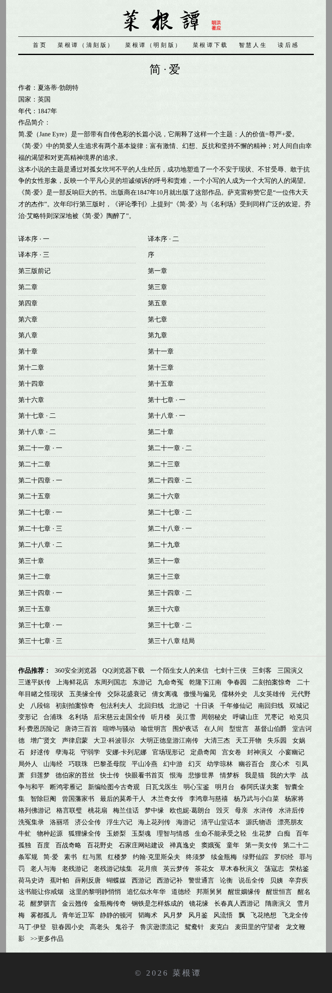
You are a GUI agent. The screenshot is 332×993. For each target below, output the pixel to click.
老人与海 (43, 868)
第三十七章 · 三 (40, 640)
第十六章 (31, 399)
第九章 (157, 335)
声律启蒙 (75, 740)
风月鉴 (198, 915)
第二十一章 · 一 (40, 448)
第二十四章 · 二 (170, 480)
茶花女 (204, 868)
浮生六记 (119, 822)
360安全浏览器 (76, 670)
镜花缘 (199, 903)
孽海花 (65, 752)
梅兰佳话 (126, 810)
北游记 (179, 705)
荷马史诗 (31, 880)
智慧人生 (253, 45)
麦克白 (219, 926)
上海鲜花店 (72, 682)
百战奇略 (68, 845)
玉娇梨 (116, 833)
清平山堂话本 (220, 822)
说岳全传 (251, 880)
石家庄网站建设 (141, 845)
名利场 (78, 717)
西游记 (141, 880)
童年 (232, 845)
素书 (70, 856)
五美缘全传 (85, 693)
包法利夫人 (116, 705)
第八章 (28, 335)
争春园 (237, 682)
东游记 (142, 682)
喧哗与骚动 (119, 728)
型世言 (239, 728)
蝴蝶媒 (116, 880)
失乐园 (277, 740)
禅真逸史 (183, 845)
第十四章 (31, 383)
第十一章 (161, 351)
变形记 (28, 717)
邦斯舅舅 (209, 891)
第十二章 (31, 367)
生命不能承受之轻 (221, 833)
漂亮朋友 (290, 822)
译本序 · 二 (163, 238)
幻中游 (173, 763)
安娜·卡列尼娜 (126, 752)
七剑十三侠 (230, 670)
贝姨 (276, 880)
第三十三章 (164, 576)
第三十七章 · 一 (40, 625)
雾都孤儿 (43, 915)
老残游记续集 (113, 868)
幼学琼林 (220, 763)
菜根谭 (187, 972)
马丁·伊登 (32, 926)
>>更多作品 (47, 938)
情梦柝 (229, 775)
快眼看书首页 (144, 775)
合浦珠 (53, 717)
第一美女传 (261, 845)
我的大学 (283, 775)
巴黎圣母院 (110, 763)
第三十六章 (164, 609)
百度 (43, 845)
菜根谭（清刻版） (86, 45)
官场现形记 (168, 752)
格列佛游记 (34, 810)
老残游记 (75, 868)
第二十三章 (164, 464)
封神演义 (260, 752)
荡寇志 (274, 868)
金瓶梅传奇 (110, 903)
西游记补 (170, 880)
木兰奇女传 (167, 798)
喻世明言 (154, 728)
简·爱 (50, 856)
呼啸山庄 (246, 717)
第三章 (157, 287)
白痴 (283, 833)
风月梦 (173, 915)
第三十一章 (164, 560)
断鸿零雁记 (66, 786)
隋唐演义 (278, 903)
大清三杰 (217, 740)
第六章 (28, 319)
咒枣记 (274, 717)
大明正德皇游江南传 (169, 740)
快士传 (109, 775)
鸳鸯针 (194, 926)
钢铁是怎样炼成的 (157, 903)
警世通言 (201, 880)
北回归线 (151, 705)
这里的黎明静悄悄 (95, 891)
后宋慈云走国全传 (119, 717)
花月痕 (147, 868)
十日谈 (204, 705)
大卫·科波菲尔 (114, 740)
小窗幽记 (291, 752)
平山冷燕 (144, 763)
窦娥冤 (211, 845)
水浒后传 (291, 810)
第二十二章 (34, 464)
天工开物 (249, 740)
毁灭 (222, 810)
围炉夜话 (185, 728)
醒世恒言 (279, 891)
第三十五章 (34, 609)
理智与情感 (173, 833)
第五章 (157, 303)
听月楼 (160, 717)
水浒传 (263, 810)
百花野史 (100, 845)
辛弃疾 (298, 880)
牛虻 (24, 833)
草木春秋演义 (239, 868)
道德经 (181, 891)
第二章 (28, 287)
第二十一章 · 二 (170, 448)
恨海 (176, 775)
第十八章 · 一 (166, 415)
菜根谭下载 (210, 45)
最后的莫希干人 (122, 798)
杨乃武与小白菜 (256, 798)
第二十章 (161, 431)
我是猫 (254, 775)
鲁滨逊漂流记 (159, 926)
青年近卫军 (78, 915)
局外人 (28, 763)
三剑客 (262, 670)
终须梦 (195, 856)
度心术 (279, 763)
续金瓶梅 (224, 856)
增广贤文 (43, 740)
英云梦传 (176, 868)
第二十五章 (34, 496)
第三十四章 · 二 (170, 592)
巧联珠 (78, 763)
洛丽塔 (59, 822)
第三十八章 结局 (171, 640)
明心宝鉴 (196, 786)
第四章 (28, 303)
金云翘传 (75, 903)
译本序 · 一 (33, 238)
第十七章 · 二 (37, 415)
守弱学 (90, 752)
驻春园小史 (68, 926)
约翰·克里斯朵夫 (156, 856)
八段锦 (40, 705)
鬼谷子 (124, 926)
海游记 (186, 822)
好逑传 (40, 752)
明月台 (224, 786)
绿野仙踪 (255, 856)
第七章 (157, 319)
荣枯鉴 (299, 868)
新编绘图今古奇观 (114, 786)
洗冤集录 (31, 822)
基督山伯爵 (270, 728)
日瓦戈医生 (161, 786)
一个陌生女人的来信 (179, 670)
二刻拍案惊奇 (271, 682)
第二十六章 (164, 496)
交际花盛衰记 (126, 693)
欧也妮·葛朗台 (190, 810)
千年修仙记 (236, 705)
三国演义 (290, 670)
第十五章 (161, 383)
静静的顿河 (116, 915)
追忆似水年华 (146, 891)
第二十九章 (164, 544)
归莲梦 (40, 775)
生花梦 (262, 833)
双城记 (299, 705)
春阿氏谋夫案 (259, 786)
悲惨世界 (201, 775)
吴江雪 (186, 717)
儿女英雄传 (269, 693)
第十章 (28, 351)
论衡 (226, 880)
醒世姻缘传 (244, 891)
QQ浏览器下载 (123, 670)
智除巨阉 (43, 798)
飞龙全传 (295, 915)
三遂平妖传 (34, 682)
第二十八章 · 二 (40, 544)
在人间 (213, 728)
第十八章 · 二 (37, 431)
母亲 (241, 810)
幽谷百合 (251, 763)
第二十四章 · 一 (40, 480)
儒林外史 (234, 693)
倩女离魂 (165, 693)
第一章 (157, 270)
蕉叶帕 (59, 880)
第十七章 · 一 (166, 399)
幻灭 (194, 763)
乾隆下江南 (205, 682)
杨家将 (294, 798)
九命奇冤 (170, 682)
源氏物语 (259, 822)
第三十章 (31, 560)
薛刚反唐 (88, 880)
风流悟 (223, 915)
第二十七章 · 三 (40, 528)
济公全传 (88, 822)
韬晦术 (147, 915)
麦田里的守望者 (257, 926)
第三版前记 (34, 270)
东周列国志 (110, 682)
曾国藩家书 (78, 798)
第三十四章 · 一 (40, 592)
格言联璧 (69, 810)
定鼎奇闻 (203, 752)
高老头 (99, 926)
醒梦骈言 (43, 903)
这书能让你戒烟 (41, 891)
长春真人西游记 (237, 903)
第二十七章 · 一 (40, 512)
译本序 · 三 (33, 254)
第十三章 (161, 367)
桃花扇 (97, 810)
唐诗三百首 (81, 728)
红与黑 (92, 856)
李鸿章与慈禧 (208, 798)
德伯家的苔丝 (74, 775)
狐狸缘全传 (84, 833)
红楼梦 (117, 856)
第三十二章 (34, 576)
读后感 (288, 45)
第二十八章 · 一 (170, 528)
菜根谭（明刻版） (153, 45)
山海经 (53, 763)
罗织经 (284, 856)
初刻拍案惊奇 (74, 705)
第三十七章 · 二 (170, 625)
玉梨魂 (141, 833)
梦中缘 (154, 810)
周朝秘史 (214, 717)
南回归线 (271, 705)
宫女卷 (231, 752)
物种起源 (50, 833)
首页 (40, 45)
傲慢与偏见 (199, 693)
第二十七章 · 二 (170, 512)
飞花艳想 (264, 915)
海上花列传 (154, 822)
